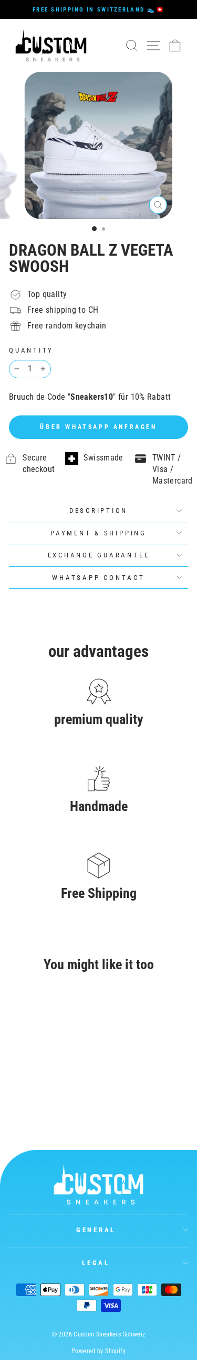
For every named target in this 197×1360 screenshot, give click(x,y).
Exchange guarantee (99, 555)
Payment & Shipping (98, 533)
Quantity (31, 350)
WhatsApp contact (98, 578)
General (96, 1230)
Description (98, 510)
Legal (96, 1263)
